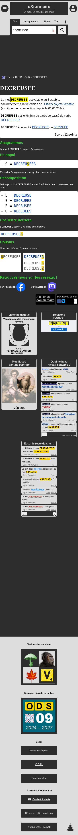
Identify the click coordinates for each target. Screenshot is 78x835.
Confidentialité (39, 778)
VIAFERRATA (35, 496)
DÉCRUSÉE (40, 127)
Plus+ (73, 372)
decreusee (12, 234)
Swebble (46, 394)
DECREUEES (25, 164)
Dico (10, 77)
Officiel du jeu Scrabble (59, 104)
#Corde (37, 469)
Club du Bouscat (49, 384)
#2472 (65, 369)
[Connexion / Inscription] (73, 8)
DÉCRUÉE (61, 127)
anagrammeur (19, 172)
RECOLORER (35, 507)
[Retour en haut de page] (70, 827)
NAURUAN (54, 427)
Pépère (45, 369)
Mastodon (47, 813)
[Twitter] (63, 302)
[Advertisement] (39, 53)
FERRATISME (41, 451)
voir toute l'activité (69, 435)
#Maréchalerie (37, 489)
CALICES (47, 397)
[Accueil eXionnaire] (3, 77)
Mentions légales (39, 750)
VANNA (57, 376)
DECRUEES (22, 200)
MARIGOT (45, 459)
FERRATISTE (47, 448)
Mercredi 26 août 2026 (52, 386)
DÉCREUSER (22, 77)
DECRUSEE (22, 206)
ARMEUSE (31, 472)
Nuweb (46, 827)
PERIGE (46, 407)
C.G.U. (39, 764)
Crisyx (45, 424)
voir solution (59, 329)
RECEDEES (22, 211)
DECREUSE (22, 195)
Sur (7, 286)
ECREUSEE (10, 257)
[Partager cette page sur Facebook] (59, 301)
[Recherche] (62, 30)
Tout (68, 372)
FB (38, 813)
